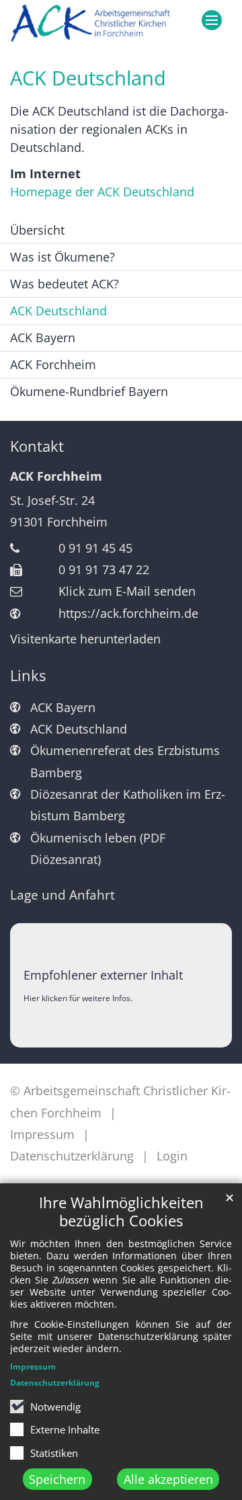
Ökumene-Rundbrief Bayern (89, 391)
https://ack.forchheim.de (128, 613)
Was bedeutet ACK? (64, 284)
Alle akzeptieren (168, 1479)
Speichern (57, 1479)
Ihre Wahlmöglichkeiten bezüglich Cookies (121, 1211)
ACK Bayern (42, 337)
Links (28, 675)
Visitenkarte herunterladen (85, 639)
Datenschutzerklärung (54, 1382)
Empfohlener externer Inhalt (103, 975)
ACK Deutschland (88, 78)
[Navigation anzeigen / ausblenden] (212, 20)
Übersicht (37, 230)
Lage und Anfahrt (62, 895)
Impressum (33, 1366)
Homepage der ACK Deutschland (102, 192)
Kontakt (37, 446)
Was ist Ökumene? (62, 257)
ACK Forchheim (53, 364)
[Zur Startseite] (90, 25)
